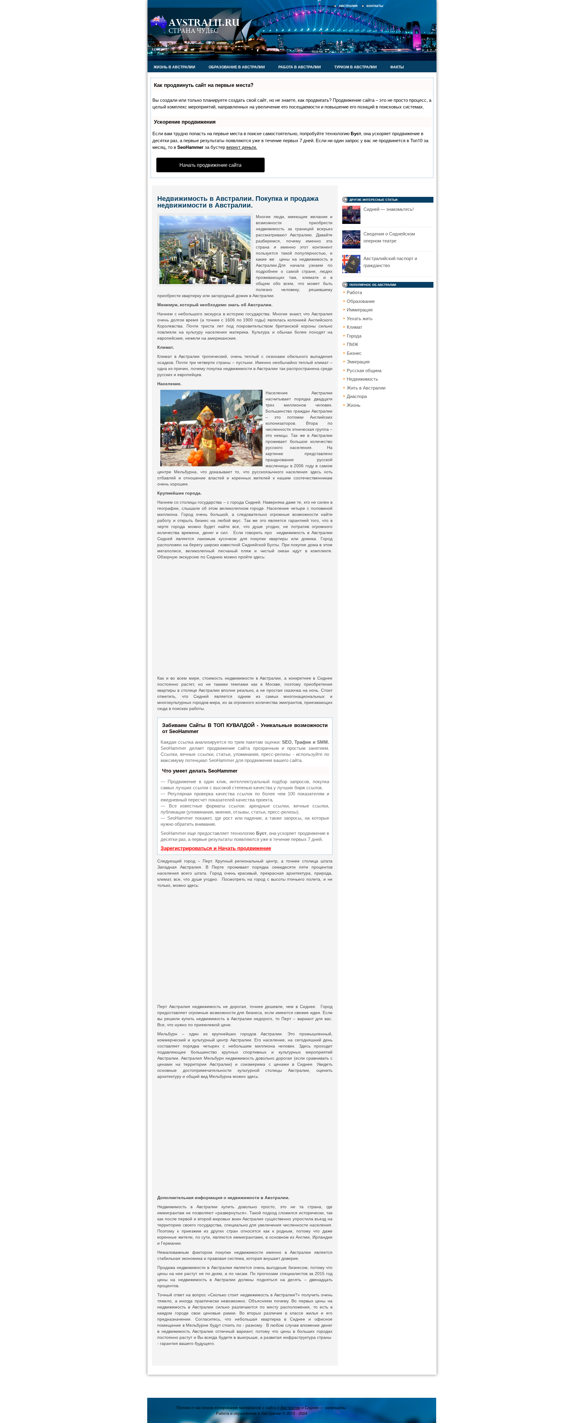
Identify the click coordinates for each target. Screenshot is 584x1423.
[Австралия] (195, 39)
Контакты (375, 6)
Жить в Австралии (366, 387)
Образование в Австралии (237, 67)
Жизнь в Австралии (174, 67)
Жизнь (353, 405)
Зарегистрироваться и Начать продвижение (216, 848)
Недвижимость (362, 378)
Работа (354, 292)
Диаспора (357, 396)
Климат (354, 327)
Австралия (348, 6)
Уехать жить (360, 318)
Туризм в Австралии (355, 67)
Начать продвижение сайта (210, 164)
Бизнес (354, 353)
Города (354, 335)
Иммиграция (360, 309)
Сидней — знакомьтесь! (388, 209)
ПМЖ (352, 344)
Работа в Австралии (299, 67)
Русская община (364, 370)
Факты (397, 67)
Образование (361, 301)
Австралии (290, 1407)
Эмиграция (358, 361)
